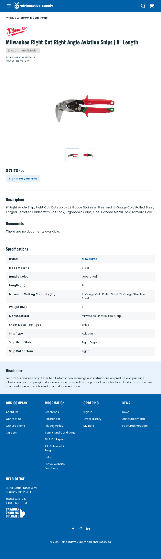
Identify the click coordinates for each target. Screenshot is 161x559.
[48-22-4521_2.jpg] (88, 155)
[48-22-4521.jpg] (72, 155)
